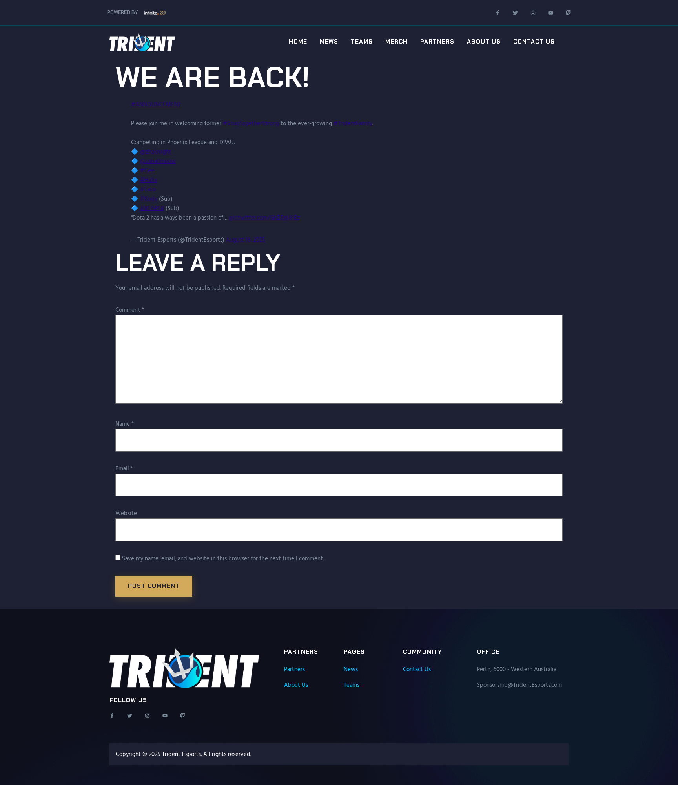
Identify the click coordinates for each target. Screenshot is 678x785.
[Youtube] (550, 12)
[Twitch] (568, 12)
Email (124, 469)
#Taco (148, 189)
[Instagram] (533, 12)
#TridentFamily (353, 123)
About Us (484, 42)
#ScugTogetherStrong (251, 123)
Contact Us (534, 42)
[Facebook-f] (497, 12)
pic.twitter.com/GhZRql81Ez (264, 218)
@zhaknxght (155, 152)
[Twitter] (515, 12)
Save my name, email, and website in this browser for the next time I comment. (223, 559)
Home (298, 42)
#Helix (148, 180)
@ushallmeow (158, 161)
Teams (362, 42)
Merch (396, 42)
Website (126, 513)
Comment (129, 310)
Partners (437, 42)
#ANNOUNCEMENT (156, 105)
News (329, 42)
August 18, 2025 (245, 240)
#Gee (147, 171)
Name (124, 424)
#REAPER (152, 208)
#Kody (148, 199)
